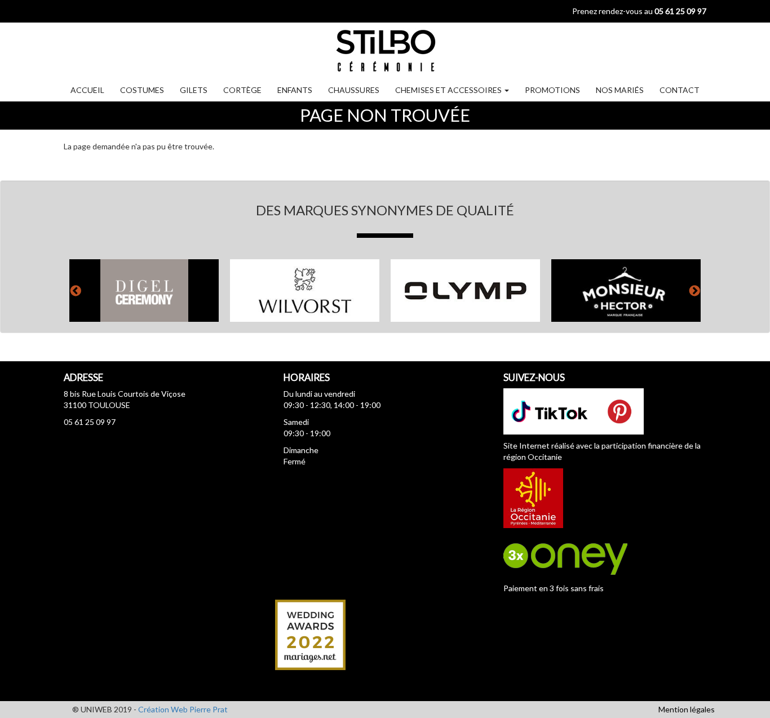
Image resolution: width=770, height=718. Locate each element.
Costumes (142, 90)
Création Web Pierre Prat (183, 709)
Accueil (87, 90)
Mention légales (686, 709)
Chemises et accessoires (449, 90)
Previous (75, 290)
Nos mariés (620, 90)
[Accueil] (385, 50)
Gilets (193, 90)
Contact (680, 90)
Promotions (552, 90)
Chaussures (353, 90)
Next (694, 290)
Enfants (294, 90)
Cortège (242, 90)
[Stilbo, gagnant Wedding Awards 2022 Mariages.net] (310, 634)
